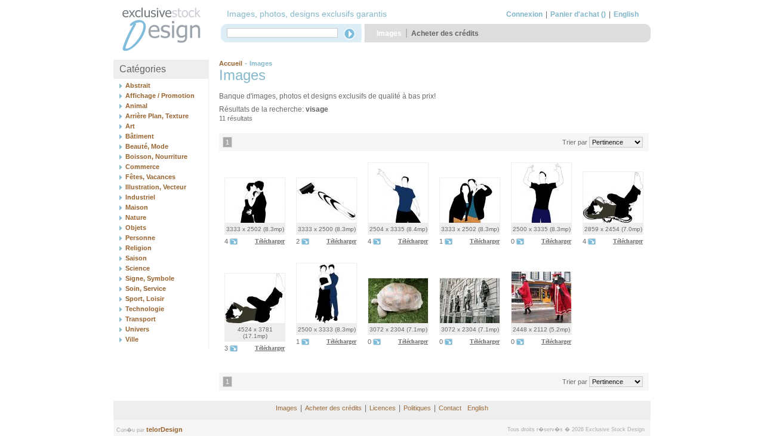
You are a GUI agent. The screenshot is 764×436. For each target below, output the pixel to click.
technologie (144, 308)
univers (137, 329)
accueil (230, 63)
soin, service (145, 288)
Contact (450, 408)
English (626, 14)
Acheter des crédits (445, 33)
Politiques (417, 408)
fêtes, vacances (150, 176)
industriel (140, 197)
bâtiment (139, 136)
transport (140, 319)
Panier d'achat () (578, 14)
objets (135, 227)
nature (135, 217)
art (130, 126)
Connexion (524, 14)
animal (136, 105)
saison (136, 258)
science (137, 268)
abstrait (137, 85)
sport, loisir (144, 298)
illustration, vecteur (155, 187)
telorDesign (164, 429)
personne (140, 237)
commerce (142, 166)
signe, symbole (149, 278)
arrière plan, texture (157, 115)
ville (131, 339)
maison (136, 207)
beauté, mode (146, 146)
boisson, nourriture (156, 156)
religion (138, 247)
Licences (382, 408)
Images (389, 33)
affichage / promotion (160, 95)
